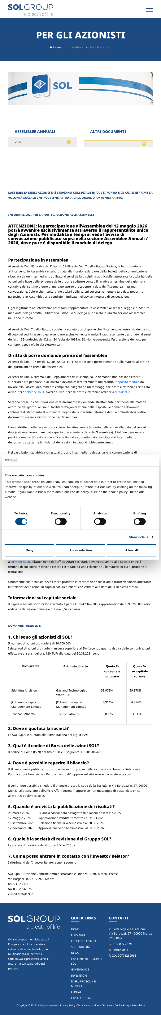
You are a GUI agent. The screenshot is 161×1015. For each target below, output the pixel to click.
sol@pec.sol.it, (35, 392)
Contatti (77, 992)
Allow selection (80, 550)
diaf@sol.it (122, 392)
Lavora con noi (82, 998)
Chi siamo (78, 935)
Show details (138, 537)
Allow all (131, 550)
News (75, 953)
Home (57, 47)
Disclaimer (107, 1005)
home (75, 929)
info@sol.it (120, 950)
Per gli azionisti (101, 47)
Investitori (76, 47)
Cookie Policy (122, 1005)
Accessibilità (138, 1005)
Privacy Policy (67, 1005)
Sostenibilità (80, 947)
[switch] (61, 521)
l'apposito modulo (126, 382)
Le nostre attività (83, 941)
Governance (80, 969)
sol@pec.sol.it (20, 562)
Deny (29, 550)
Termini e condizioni (88, 1005)
